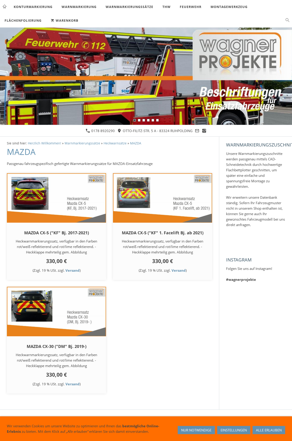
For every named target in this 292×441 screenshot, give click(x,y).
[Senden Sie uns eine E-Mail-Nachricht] (197, 130)
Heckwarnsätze (115, 143)
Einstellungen (234, 430)
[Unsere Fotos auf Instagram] (204, 130)
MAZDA (135, 143)
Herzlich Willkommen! (44, 143)
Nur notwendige (196, 430)
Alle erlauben (269, 430)
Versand (72, 270)
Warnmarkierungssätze (82, 143)
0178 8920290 (102, 130)
